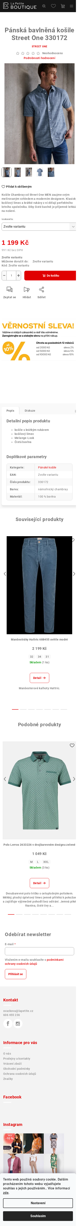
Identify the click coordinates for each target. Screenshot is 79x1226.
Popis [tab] (10, 410)
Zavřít (24, 337)
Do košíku (53, 275)
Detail (37, 678)
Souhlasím (38, 1216)
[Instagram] (17, 1023)
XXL (46, 861)
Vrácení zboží (12, 1063)
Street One (39, 46)
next (74, 574)
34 (39, 656)
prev (5, 574)
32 (31, 656)
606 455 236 (11, 1015)
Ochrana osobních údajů (19, 1073)
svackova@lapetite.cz (18, 1011)
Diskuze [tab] (30, 410)
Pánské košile (47, 467)
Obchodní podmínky (16, 1068)
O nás (7, 1053)
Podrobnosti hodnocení (39, 58)
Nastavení (38, 1203)
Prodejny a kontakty (16, 1058)
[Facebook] (8, 1023)
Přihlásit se (15, 974)
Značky (8, 1078)
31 (47, 656)
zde (6, 1193)
